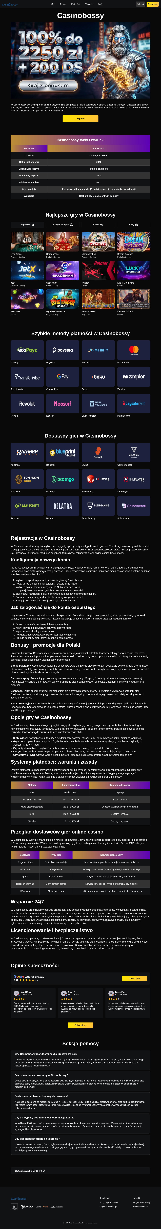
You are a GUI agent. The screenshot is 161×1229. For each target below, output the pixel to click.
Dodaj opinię (134, 978)
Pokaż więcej (80, 1025)
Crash (96, 225)
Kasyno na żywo (61, 225)
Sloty (131, 225)
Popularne (25, 225)
